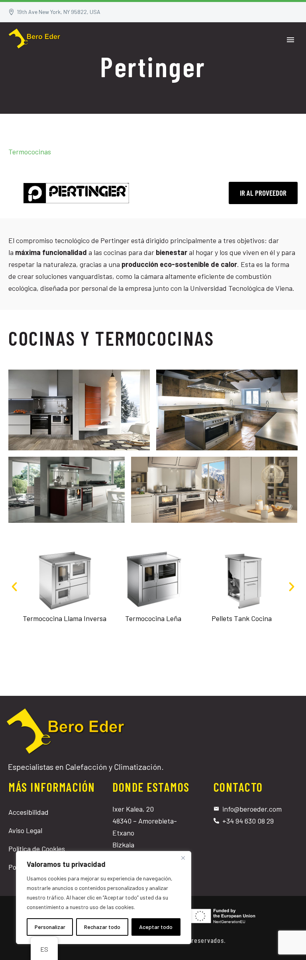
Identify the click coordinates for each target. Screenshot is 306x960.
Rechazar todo (102, 926)
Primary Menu (290, 40)
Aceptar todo (156, 926)
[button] (14, 587)
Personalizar (50, 926)
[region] (103, 897)
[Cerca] (183, 858)
